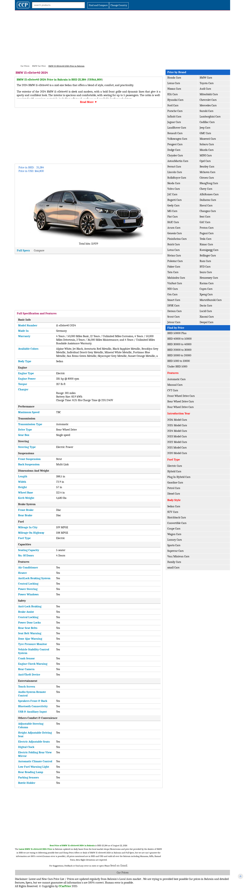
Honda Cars (174, 77)
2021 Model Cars (177, 447)
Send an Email (118, 865)
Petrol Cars (173, 488)
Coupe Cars (173, 528)
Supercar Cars (175, 550)
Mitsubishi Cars (209, 94)
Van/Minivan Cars (178, 556)
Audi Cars (205, 88)
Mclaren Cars (207, 172)
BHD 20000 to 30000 (179, 349)
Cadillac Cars (207, 122)
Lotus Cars (173, 250)
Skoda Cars (173, 183)
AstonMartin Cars (177, 161)
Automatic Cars (176, 379)
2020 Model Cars (177, 453)
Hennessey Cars (209, 277)
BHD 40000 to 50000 (179, 338)
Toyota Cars (206, 83)
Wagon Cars (174, 534)
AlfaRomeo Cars (209, 194)
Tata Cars (172, 272)
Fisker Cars (173, 266)
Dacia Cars (206, 305)
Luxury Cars (174, 539)
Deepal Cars (206, 322)
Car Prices (122, 872)
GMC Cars (205, 133)
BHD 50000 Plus (176, 333)
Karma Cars (206, 283)
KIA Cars (172, 94)
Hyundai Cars (175, 99)
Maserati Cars (208, 138)
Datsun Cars (174, 311)
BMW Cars (206, 77)
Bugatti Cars (174, 200)
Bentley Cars (207, 166)
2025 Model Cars (177, 425)
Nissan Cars (174, 88)
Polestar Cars (175, 261)
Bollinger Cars (208, 255)
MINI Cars (206, 155)
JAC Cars (172, 194)
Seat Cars (205, 216)
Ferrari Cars (174, 166)
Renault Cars (174, 133)
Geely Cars (173, 205)
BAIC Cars (173, 222)
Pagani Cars (206, 233)
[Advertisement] (122, 37)
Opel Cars (205, 161)
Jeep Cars (205, 127)
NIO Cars (172, 289)
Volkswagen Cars (177, 138)
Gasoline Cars (175, 482)
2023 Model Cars (177, 436)
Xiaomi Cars (207, 316)
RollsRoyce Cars (176, 177)
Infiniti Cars (174, 116)
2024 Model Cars (177, 431)
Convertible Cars (176, 523)
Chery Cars (206, 188)
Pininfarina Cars (177, 238)
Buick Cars (173, 244)
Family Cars (174, 562)
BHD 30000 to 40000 (179, 344)
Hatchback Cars (176, 517)
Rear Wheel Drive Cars (180, 401)
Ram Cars (205, 261)
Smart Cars (173, 300)
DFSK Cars (173, 305)
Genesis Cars (174, 233)
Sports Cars (173, 545)
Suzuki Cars (206, 111)
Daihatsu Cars (208, 200)
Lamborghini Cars (210, 116)
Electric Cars (174, 465)
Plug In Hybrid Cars (178, 477)
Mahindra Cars (176, 277)
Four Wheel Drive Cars (180, 407)
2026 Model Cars (177, 419)
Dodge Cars (173, 150)
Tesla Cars (205, 238)
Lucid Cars (206, 311)
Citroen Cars (207, 177)
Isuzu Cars (206, 272)
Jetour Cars (173, 322)
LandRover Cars (176, 127)
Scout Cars (173, 316)
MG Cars (172, 211)
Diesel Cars (173, 493)
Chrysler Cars (175, 155)
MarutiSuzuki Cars (211, 300)
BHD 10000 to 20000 (179, 355)
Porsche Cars (174, 111)
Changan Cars (208, 211)
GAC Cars (205, 222)
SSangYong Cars (209, 183)
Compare (39, 250)
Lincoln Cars (174, 172)
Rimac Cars (206, 244)
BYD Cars (205, 266)
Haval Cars (206, 205)
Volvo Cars (173, 188)
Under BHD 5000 (177, 366)
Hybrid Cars (174, 471)
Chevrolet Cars (208, 99)
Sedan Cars (173, 506)
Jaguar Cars (174, 122)
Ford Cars (172, 105)
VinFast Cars (174, 283)
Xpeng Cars (206, 294)
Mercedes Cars (208, 105)
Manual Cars (174, 384)
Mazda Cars (206, 150)
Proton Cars (206, 227)
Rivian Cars (174, 255)
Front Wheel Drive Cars (181, 396)
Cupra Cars (206, 289)
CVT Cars (172, 390)
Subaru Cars (207, 144)
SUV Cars (172, 512)
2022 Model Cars (177, 442)
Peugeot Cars (174, 144)
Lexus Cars (173, 83)
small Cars (173, 567)
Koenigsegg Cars (209, 250)
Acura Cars (173, 227)
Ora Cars (172, 294)
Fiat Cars (172, 216)
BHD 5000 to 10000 (178, 361)
